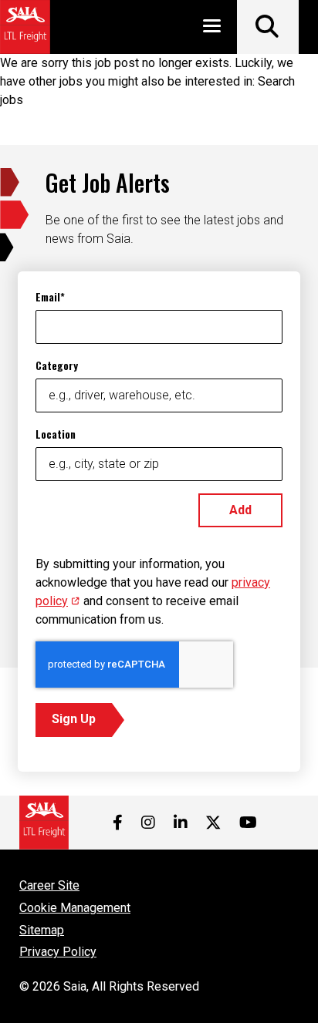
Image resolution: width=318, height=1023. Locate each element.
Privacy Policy (57, 951)
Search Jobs (268, 27)
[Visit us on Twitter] (213, 823)
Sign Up (74, 719)
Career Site (49, 885)
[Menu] (212, 29)
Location (56, 434)
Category (57, 365)
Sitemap (41, 930)
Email (48, 296)
